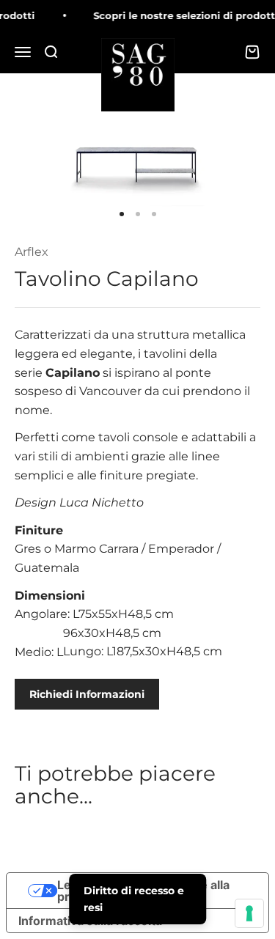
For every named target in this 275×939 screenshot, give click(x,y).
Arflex (31, 252)
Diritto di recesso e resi (134, 898)
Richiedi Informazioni (86, 694)
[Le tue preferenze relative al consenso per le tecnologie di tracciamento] (249, 913)
